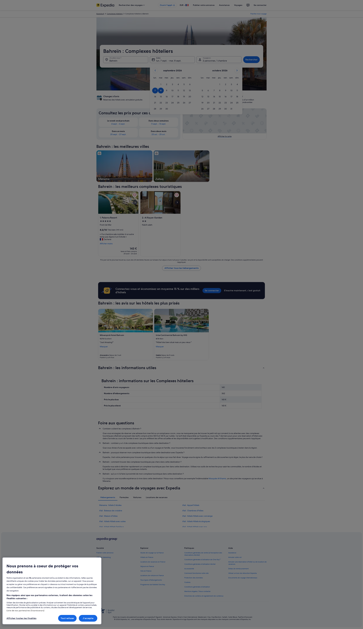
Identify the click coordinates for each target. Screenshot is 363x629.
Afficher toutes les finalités (21, 618)
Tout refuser (67, 618)
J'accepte (88, 618)
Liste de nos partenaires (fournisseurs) (25, 610)
